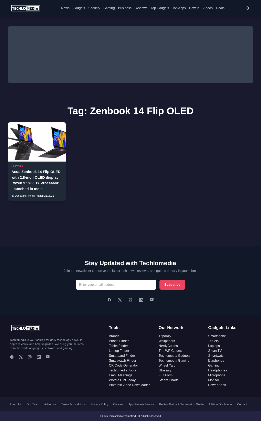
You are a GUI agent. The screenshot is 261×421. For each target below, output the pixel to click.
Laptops (17, 166)
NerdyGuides (168, 346)
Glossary (165, 370)
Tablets (213, 341)
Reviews (141, 8)
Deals (220, 8)
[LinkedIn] (141, 300)
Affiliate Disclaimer (220, 404)
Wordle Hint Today (122, 380)
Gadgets (79, 8)
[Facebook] (109, 300)
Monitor (213, 380)
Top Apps (179, 8)
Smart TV (215, 350)
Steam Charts (168, 380)
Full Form (166, 375)
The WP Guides (170, 350)
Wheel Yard (167, 365)
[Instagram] (130, 300)
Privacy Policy (99, 404)
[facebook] (12, 357)
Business (125, 8)
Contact (242, 404)
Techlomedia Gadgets (174, 355)
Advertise (50, 404)
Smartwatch (216, 355)
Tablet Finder (118, 346)
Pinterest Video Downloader (129, 385)
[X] (120, 300)
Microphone (216, 375)
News (65, 8)
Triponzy (165, 336)
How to (194, 8)
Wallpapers (167, 341)
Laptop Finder (119, 350)
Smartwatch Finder (122, 360)
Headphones (217, 370)
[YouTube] (152, 300)
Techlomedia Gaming (174, 360)
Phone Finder (119, 341)
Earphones (216, 360)
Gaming (109, 8)
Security (94, 8)
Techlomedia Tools (122, 370)
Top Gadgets (160, 8)
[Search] (248, 8)
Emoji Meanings (120, 375)
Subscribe (172, 284)
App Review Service (141, 404)
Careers (118, 404)
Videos (207, 8)
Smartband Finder (122, 355)
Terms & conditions (73, 404)
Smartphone (217, 336)
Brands (114, 336)
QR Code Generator (123, 365)
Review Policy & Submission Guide (181, 404)
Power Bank (217, 385)
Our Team (33, 404)
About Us (16, 404)
